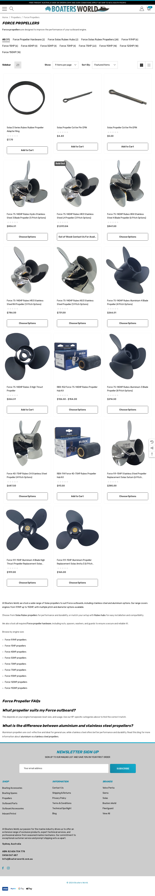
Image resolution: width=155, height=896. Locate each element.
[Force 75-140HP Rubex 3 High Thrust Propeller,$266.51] (27, 356)
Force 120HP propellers (16, 682)
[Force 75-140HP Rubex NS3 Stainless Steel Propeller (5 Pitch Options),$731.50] (77, 270)
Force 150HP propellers (16, 688)
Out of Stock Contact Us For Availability (78, 237)
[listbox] (105, 65)
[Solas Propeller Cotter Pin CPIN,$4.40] (77, 97)
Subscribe (123, 768)
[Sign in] (141, 9)
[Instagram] (9, 868)
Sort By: (86, 65)
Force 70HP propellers (15, 664)
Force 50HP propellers (15, 658)
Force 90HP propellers (15, 676)
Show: (48, 65)
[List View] (149, 65)
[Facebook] (3, 868)
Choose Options (27, 237)
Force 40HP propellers (15, 652)
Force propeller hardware (39, 623)
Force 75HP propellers (15, 670)
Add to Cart (27, 150)
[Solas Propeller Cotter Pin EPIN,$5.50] (127, 97)
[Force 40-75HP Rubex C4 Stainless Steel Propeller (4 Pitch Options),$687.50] (27, 443)
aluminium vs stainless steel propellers (39, 736)
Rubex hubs (100, 615)
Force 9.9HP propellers (15, 639)
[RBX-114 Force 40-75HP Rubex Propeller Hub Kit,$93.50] (77, 443)
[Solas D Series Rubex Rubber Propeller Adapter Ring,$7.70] (27, 97)
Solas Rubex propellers (26, 615)
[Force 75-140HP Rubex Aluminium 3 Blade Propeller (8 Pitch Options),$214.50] (127, 356)
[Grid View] (141, 65)
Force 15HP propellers (15, 646)
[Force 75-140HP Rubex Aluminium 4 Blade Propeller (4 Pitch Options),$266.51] (127, 270)
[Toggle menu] (4, 8)
